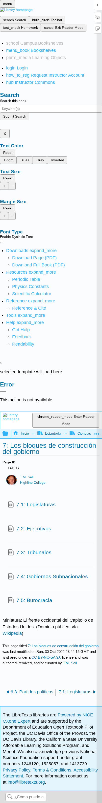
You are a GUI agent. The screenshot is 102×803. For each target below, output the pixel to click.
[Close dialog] (3, 391)
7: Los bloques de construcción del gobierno (63, 646)
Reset (7, 153)
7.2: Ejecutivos (33, 528)
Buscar (9, 797)
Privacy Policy (16, 770)
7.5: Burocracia (34, 600)
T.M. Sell (26, 477)
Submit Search (14, 116)
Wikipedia (12, 633)
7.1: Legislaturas (36, 504)
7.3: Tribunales (33, 552)
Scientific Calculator (31, 293)
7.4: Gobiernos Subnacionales (52, 576)
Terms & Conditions (52, 770)
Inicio (25, 433)
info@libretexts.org (25, 782)
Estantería (53, 433)
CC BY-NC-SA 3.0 (46, 657)
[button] (22, 336)
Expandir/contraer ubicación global (97, 432)
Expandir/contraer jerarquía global (8, 434)
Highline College (33, 482)
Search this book (13, 101)
